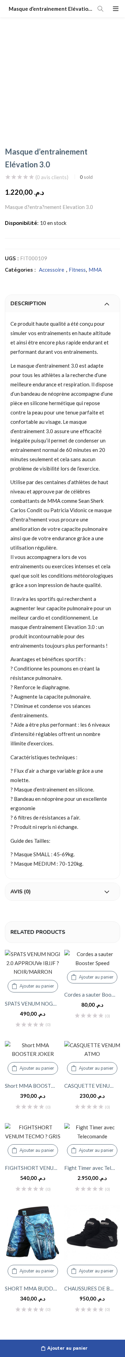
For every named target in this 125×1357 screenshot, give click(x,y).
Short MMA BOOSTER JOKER (33, 1086)
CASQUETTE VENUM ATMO (92, 1086)
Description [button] (28, 303)
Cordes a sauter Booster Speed (92, 994)
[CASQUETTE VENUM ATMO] (92, 1050)
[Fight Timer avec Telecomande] (92, 1132)
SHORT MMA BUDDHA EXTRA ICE (33, 1288)
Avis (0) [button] (20, 891)
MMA (95, 269)
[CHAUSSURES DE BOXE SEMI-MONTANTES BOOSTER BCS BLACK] (92, 1233)
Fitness (77, 269)
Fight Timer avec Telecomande (92, 1168)
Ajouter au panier (67, 1348)
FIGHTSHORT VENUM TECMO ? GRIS (33, 1168)
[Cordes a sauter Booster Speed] (92, 959)
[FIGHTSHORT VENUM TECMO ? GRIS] (33, 1132)
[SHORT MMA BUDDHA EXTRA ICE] (33, 1233)
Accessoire (51, 269)
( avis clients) (51, 177)
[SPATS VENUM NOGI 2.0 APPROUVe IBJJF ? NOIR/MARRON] (33, 963)
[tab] (62, 303)
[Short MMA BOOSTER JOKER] (33, 1050)
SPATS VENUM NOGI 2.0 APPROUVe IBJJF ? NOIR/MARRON (33, 1003)
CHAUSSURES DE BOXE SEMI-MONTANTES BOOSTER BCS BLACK (92, 1288)
